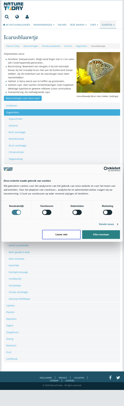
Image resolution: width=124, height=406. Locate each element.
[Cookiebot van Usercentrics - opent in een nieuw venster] (106, 169)
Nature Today (13, 46)
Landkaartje (15, 278)
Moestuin (11, 345)
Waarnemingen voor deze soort (23, 98)
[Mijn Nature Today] (27, 17)
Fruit (8, 352)
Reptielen (11, 318)
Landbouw (12, 358)
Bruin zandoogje (17, 145)
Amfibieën (11, 105)
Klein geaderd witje (19, 252)
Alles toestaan (101, 234)
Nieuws (62, 24)
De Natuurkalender (17, 24)
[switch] (46, 212)
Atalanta (13, 125)
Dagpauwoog (16, 158)
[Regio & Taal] (17, 17)
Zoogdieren (12, 332)
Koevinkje (14, 265)
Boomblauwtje (16, 138)
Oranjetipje (15, 285)
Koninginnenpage (18, 272)
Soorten (107, 24)
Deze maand (77, 24)
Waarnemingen (43, 24)
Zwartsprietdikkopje (19, 298)
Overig (9, 338)
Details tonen (106, 224)
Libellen (10, 305)
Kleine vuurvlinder (19, 245)
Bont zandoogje (17, 132)
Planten (10, 312)
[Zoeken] (6, 17)
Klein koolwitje (16, 258)
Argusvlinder (16, 118)
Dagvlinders (81, 46)
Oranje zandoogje (18, 292)
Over (93, 24)
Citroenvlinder (16, 152)
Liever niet (61, 234)
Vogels (9, 325)
